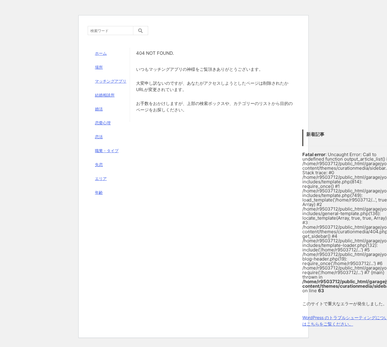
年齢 (99, 192)
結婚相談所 (105, 95)
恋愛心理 (103, 122)
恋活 (99, 136)
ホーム (101, 53)
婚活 (99, 108)
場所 (99, 67)
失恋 (99, 164)
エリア (101, 178)
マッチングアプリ (110, 81)
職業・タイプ (107, 150)
